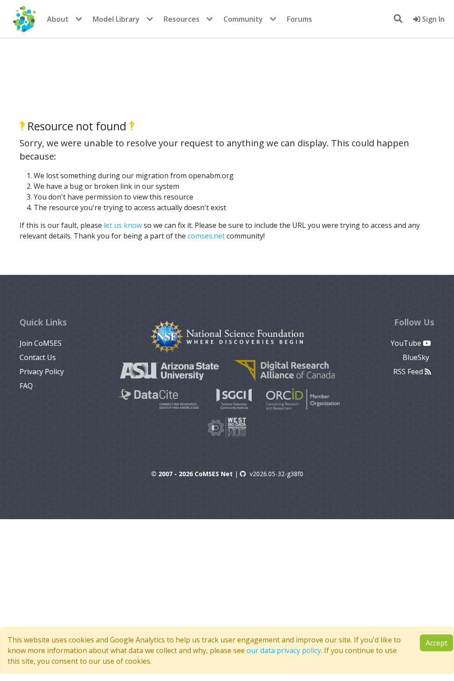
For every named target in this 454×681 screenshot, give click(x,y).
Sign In (432, 19)
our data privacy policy (284, 650)
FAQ (26, 386)
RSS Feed (409, 371)
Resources (182, 19)
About (58, 19)
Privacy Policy (42, 371)
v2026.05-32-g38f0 (276, 474)
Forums (299, 19)
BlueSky (417, 357)
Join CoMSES (41, 343)
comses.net (206, 236)
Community (243, 19)
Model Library (116, 19)
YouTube (407, 343)
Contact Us (38, 357)
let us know (123, 225)
